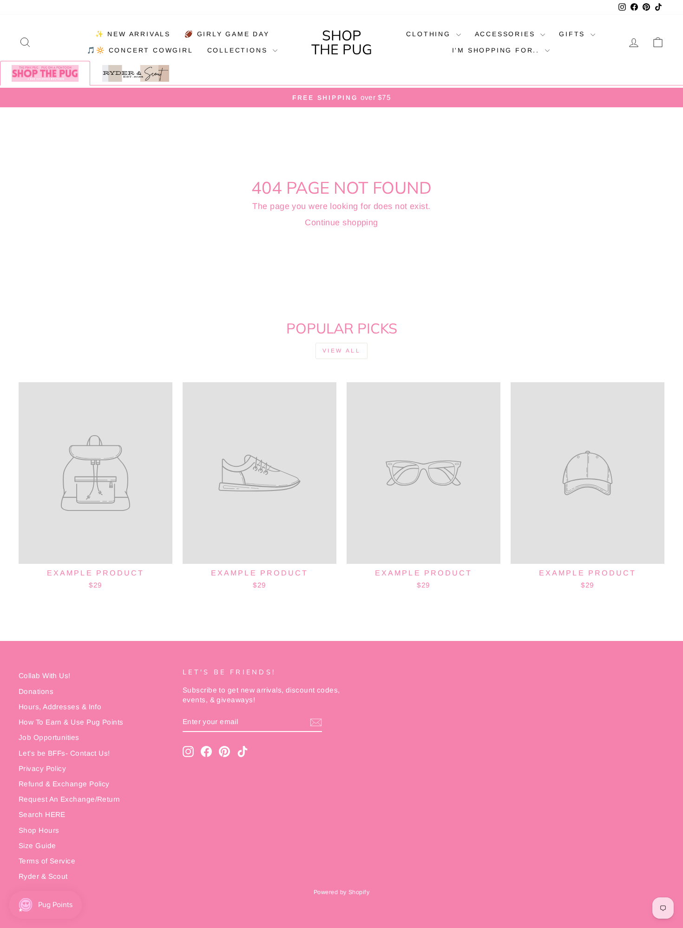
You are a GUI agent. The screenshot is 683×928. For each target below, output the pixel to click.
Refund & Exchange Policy (64, 784)
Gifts (573, 34)
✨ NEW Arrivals (133, 34)
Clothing (429, 34)
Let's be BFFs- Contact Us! (64, 753)
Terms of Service (47, 861)
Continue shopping (341, 222)
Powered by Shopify (341, 892)
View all (341, 350)
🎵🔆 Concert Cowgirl (140, 50)
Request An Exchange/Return (69, 799)
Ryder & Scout (43, 876)
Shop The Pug (341, 42)
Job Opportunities (49, 737)
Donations (36, 691)
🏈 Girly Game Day (226, 34)
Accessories (507, 34)
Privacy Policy (42, 768)
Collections (239, 50)
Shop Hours (39, 830)
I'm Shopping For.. (497, 50)
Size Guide (37, 846)
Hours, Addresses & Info (60, 707)
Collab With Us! (45, 676)
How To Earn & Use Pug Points (71, 722)
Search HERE (42, 814)
